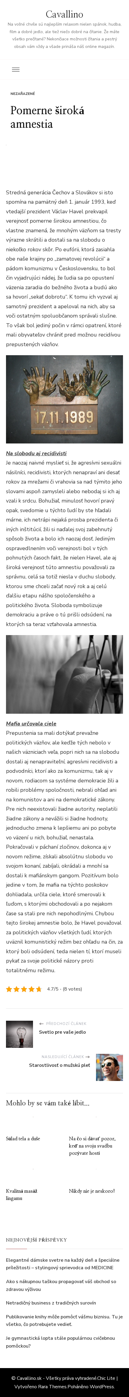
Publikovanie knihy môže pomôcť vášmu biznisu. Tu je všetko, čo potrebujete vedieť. (64, 1321)
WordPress (102, 1386)
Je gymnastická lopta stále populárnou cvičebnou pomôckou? (60, 1342)
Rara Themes (52, 1386)
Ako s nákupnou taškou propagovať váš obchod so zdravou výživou (61, 1285)
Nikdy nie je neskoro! (92, 1191)
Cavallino (64, 14)
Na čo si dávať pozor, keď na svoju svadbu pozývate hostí (92, 1146)
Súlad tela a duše (23, 1138)
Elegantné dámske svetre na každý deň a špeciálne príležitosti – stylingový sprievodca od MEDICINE (62, 1264)
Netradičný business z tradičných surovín (51, 1303)
